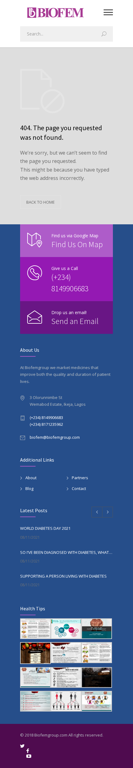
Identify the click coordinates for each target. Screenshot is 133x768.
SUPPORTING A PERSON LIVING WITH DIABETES (63, 576)
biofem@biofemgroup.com (55, 437)
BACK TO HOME (40, 202)
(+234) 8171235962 (46, 424)
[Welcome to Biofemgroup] (62, 12)
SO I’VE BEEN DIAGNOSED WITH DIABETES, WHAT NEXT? (66, 552)
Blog (29, 488)
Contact (79, 488)
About (30, 477)
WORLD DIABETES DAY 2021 (45, 528)
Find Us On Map (77, 244)
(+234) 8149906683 (46, 417)
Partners (80, 477)
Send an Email (75, 321)
